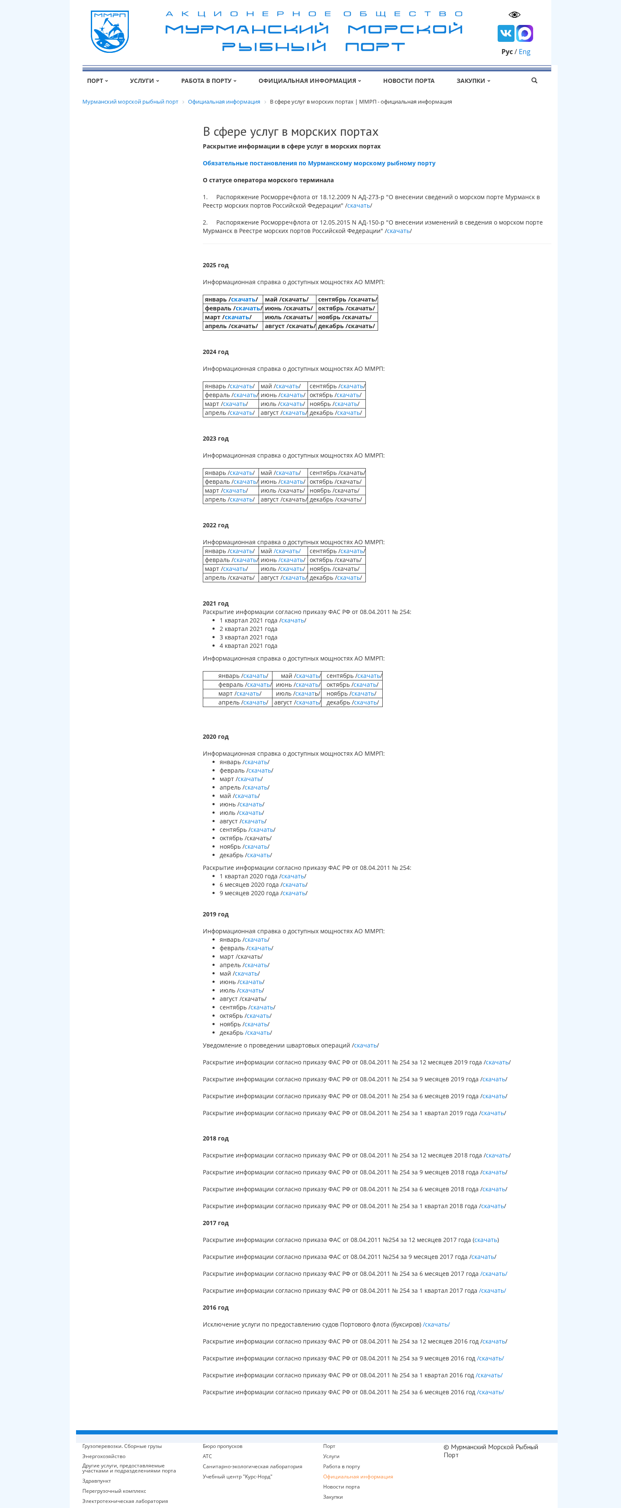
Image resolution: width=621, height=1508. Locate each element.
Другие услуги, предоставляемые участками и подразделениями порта (129, 1468)
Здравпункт (96, 1480)
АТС (207, 1456)
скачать (358, 205)
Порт (95, 81)
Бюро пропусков (222, 1446)
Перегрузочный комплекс (114, 1491)
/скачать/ (287, 551)
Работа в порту (206, 81)
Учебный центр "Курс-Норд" (237, 1476)
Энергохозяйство (103, 1456)
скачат (305, 693)
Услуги (142, 81)
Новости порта (409, 81)
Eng (525, 51)
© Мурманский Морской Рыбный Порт (491, 1450)
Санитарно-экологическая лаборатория (252, 1466)
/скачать (290, 560)
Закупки (471, 81)
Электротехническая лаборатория (125, 1501)
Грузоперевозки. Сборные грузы (122, 1446)
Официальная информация (307, 81)
